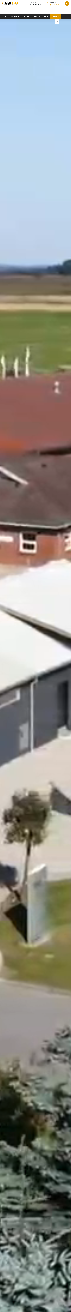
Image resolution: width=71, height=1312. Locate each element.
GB (62, 21)
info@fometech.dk (53, 5)
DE (67, 21)
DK (57, 21)
